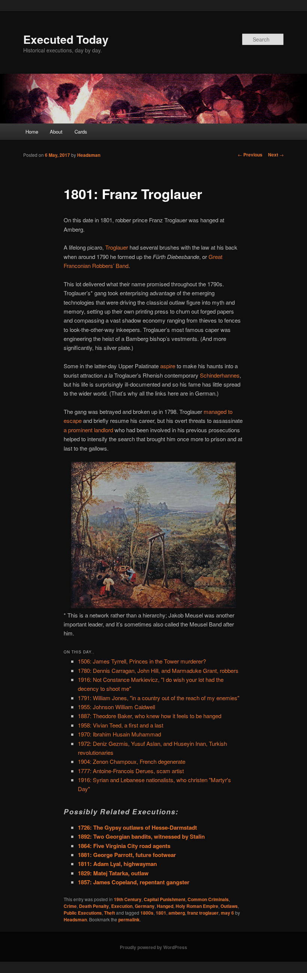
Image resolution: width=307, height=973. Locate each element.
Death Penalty (94, 906)
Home (31, 131)
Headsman (88, 155)
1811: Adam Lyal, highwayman (117, 864)
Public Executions (83, 912)
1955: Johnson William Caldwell (116, 707)
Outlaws (229, 906)
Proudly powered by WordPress (153, 947)
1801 (161, 912)
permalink (129, 919)
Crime (70, 906)
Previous (250, 154)
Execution (122, 906)
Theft (109, 912)
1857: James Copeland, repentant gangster (133, 882)
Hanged (165, 906)
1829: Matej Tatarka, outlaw (113, 873)
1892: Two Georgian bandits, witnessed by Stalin (141, 836)
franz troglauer (203, 912)
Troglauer (116, 247)
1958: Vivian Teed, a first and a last (120, 725)
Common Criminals (208, 899)
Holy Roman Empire (197, 906)
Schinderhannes (220, 375)
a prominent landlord (88, 430)
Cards (81, 131)
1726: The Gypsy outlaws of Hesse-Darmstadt (137, 827)
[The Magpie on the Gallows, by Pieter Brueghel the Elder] (153, 606)
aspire (167, 366)
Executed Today (66, 39)
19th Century (128, 899)
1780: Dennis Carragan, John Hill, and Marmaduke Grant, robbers (158, 670)
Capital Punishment (164, 899)
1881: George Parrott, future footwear (127, 855)
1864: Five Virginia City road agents (124, 846)
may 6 (227, 912)
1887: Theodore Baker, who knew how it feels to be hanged (149, 716)
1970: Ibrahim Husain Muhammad (119, 734)
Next (276, 154)
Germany (145, 906)
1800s (147, 912)
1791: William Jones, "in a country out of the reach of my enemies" (158, 698)
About (56, 131)
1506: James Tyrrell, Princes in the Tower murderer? (142, 661)
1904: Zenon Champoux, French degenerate (131, 761)
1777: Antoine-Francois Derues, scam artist (131, 771)
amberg (176, 912)
